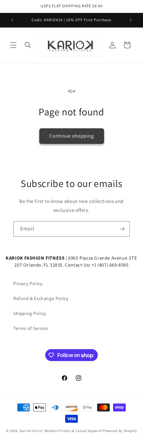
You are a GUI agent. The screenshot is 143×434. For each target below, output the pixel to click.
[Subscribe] (122, 229)
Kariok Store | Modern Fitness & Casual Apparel (61, 430)
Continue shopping (71, 136)
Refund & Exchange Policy (40, 298)
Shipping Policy (29, 313)
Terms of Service (30, 328)
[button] (13, 45)
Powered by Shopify (120, 430)
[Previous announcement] (12, 20)
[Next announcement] (130, 20)
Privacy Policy (27, 283)
